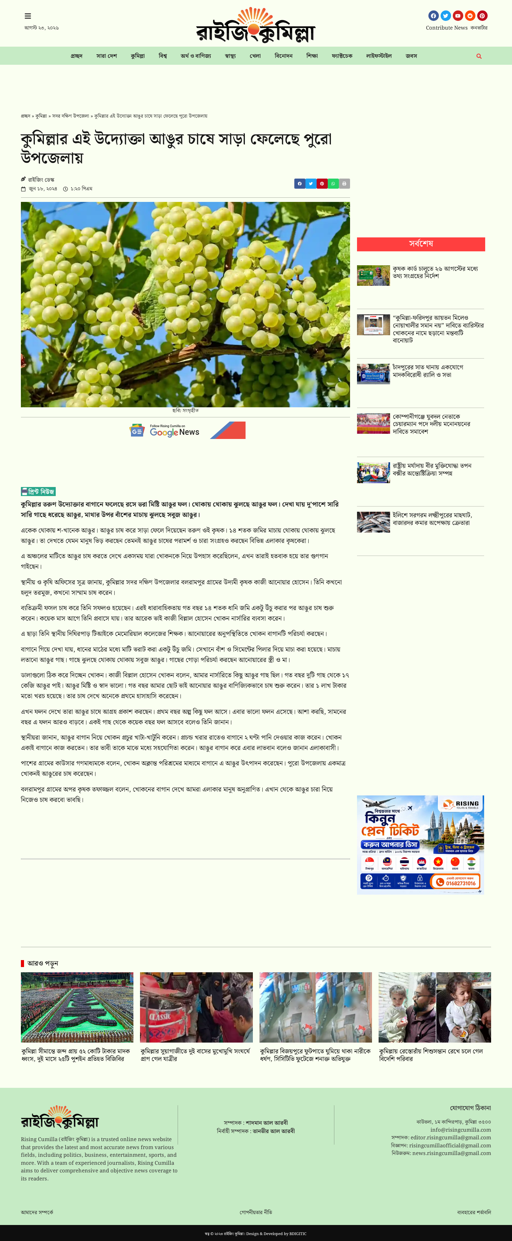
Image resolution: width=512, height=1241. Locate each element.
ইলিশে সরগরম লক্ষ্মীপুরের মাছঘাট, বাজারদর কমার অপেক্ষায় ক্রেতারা (432, 519)
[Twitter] (446, 15)
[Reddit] (470, 15)
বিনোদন (284, 56)
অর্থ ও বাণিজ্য (196, 56)
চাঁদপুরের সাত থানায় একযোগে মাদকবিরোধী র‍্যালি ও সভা (428, 371)
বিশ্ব (163, 56)
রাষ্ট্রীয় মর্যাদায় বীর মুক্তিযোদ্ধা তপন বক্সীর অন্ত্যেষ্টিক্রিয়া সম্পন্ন (432, 470)
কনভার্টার (479, 28)
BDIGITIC (298, 1234)
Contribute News (447, 28)
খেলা (255, 56)
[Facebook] (433, 15)
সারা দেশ (106, 56)
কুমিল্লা (138, 56)
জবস (411, 56)
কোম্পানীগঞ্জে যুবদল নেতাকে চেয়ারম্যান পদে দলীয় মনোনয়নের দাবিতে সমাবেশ (431, 424)
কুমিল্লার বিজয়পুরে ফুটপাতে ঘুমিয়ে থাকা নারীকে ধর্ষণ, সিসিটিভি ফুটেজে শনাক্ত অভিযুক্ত (315, 1055)
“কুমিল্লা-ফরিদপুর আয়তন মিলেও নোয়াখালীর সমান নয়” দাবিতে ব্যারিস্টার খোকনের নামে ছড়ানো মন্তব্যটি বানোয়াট (438, 329)
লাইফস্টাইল (379, 56)
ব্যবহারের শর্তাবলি (474, 1213)
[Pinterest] (482, 15)
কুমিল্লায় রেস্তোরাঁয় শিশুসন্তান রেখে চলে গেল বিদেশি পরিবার (431, 1055)
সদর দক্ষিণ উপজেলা (70, 116)
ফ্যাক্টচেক (342, 56)
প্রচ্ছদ (77, 56)
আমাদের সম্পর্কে (37, 1213)
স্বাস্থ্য (230, 56)
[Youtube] (458, 15)
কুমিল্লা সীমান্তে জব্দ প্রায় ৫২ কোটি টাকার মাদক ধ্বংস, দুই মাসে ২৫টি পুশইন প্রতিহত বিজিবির (76, 1055)
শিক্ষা (312, 56)
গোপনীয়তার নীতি (256, 1213)
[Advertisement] (256, 84)
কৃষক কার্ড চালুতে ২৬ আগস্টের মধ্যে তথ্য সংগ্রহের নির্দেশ (435, 273)
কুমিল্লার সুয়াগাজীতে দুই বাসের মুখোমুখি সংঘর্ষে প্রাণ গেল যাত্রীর (195, 1055)
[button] (299, 184)
